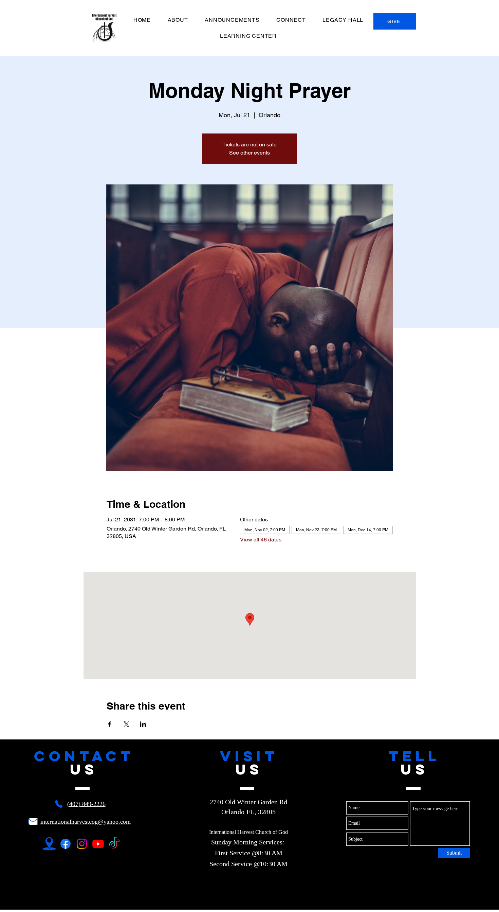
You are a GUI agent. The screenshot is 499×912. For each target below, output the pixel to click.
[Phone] (58, 804)
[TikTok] (114, 844)
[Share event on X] (126, 724)
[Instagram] (82, 844)
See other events (249, 152)
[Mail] (33, 821)
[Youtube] (98, 844)
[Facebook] (65, 844)
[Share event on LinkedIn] (143, 724)
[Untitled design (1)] (49, 844)
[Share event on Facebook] (110, 724)
